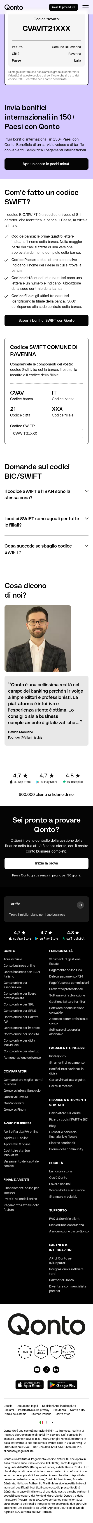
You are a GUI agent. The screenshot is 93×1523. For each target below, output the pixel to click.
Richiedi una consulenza (66, 1225)
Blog (52, 1126)
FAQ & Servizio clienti (64, 1218)
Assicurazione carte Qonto (69, 1231)
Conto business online (19, 965)
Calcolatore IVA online (65, 1113)
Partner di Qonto (61, 1280)
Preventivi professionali (66, 989)
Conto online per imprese (22, 1028)
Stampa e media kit (63, 1196)
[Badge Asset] (37, 1369)
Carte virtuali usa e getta (67, 1080)
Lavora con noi (59, 1184)
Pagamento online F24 (65, 970)
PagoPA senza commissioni (69, 983)
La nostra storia (60, 1171)
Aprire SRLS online (17, 1144)
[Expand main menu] (85, 7)
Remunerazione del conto (22, 1057)
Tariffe (14, 904)
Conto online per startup (21, 1051)
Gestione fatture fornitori (67, 1001)
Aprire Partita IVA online (21, 1131)
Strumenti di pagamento (67, 1062)
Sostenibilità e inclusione (67, 1190)
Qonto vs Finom (15, 1109)
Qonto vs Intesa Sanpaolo (22, 1090)
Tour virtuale (13, 959)
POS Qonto (57, 1056)
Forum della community (66, 1149)
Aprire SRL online (16, 1138)
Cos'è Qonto (58, 1177)
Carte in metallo (60, 1086)
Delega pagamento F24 (66, 976)
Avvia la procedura (63, 7)
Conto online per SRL (19, 1004)
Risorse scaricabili (62, 1143)
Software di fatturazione (67, 995)
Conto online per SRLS (20, 1010)
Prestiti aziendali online (20, 1199)
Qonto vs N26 (14, 1103)
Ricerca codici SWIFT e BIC (68, 1119)
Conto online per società (21, 1034)
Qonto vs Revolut (16, 1097)
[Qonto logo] (14, 7)
